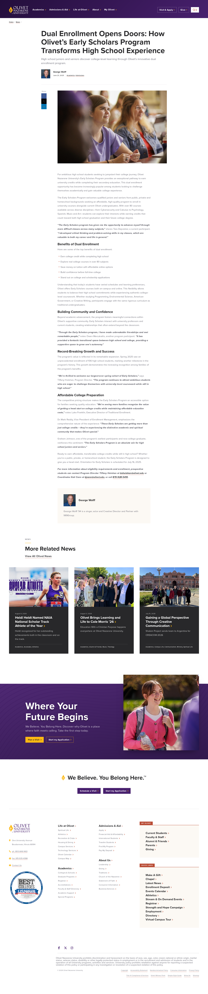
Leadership (103, 864)
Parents (150, 845)
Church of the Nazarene (109, 877)
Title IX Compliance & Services (137, 975)
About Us (104, 860)
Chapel (150, 879)
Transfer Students (106, 842)
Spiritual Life (63, 830)
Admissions (80, 75)
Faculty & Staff (155, 837)
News (18, 22)
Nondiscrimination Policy (159, 970)
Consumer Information (108, 885)
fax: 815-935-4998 (20, 858)
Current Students (156, 833)
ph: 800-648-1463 (19, 851)
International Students (108, 838)
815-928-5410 (120, 477)
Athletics (62, 834)
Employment (153, 911)
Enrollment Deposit (158, 887)
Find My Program (106, 846)
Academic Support (66, 893)
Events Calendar (156, 891)
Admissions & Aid (110, 826)
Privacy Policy (194, 970)
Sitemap (196, 975)
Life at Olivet (66, 826)
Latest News (153, 883)
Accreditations (64, 885)
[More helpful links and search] (195, 10)
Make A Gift (153, 875)
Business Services (106, 889)
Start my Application (59, 739)
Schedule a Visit (88, 790)
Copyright (124, 970)
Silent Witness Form (158, 975)
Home (11, 22)
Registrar (62, 881)
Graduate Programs (66, 877)
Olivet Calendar (65, 854)
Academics (71, 75)
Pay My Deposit (105, 850)
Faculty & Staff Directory (68, 889)
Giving (101, 868)
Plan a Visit (33, 739)
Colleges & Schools (66, 873)
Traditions (103, 873)
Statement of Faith (107, 881)
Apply (101, 830)
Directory (151, 915)
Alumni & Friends (156, 841)
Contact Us (17, 865)
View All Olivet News (38, 556)
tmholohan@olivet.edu (132, 473)
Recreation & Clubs (66, 838)
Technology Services (67, 850)
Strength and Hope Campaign (164, 907)
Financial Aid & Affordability (111, 834)
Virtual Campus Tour (158, 919)
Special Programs (65, 897)
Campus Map (63, 858)
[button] (110, 10)
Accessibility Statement (139, 970)
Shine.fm (187, 975)
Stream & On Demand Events (164, 899)
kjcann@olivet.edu (94, 477)
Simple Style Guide (175, 975)
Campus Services (65, 846)
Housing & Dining (65, 842)
